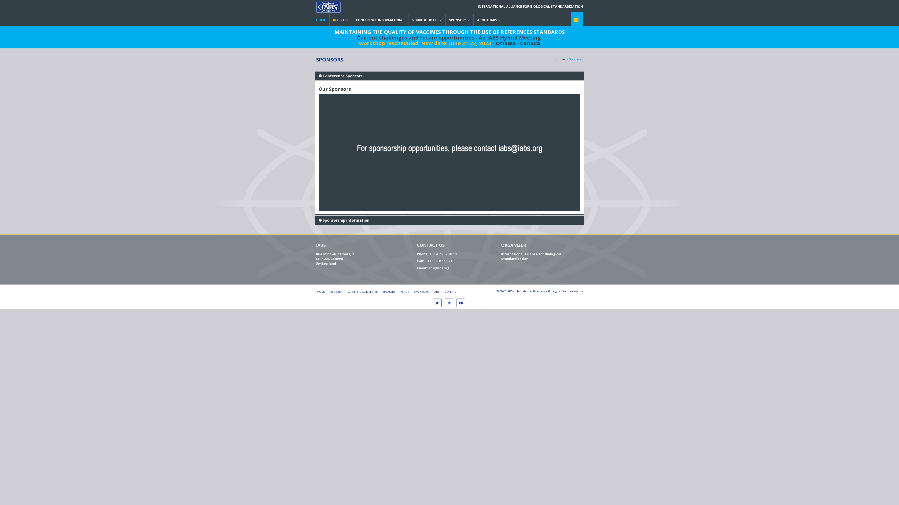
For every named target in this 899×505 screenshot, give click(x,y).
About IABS (487, 20)
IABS (328, 7)
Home (560, 59)
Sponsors (458, 20)
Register (336, 292)
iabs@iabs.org (438, 268)
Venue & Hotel (425, 20)
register (341, 20)
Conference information (379, 20)
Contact (451, 292)
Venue (404, 292)
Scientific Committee (362, 292)
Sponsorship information (346, 220)
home (321, 20)
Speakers (389, 292)
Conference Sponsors (342, 76)
